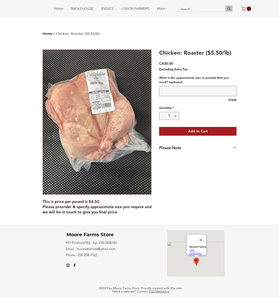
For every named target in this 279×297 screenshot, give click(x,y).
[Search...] (228, 8)
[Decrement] (162, 116)
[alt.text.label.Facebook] (74, 265)
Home (47, 34)
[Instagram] (68, 265)
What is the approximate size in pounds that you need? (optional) (194, 80)
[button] (246, 9)
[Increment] (176, 116)
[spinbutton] (169, 116)
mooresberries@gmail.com (96, 249)
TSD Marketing (159, 291)
